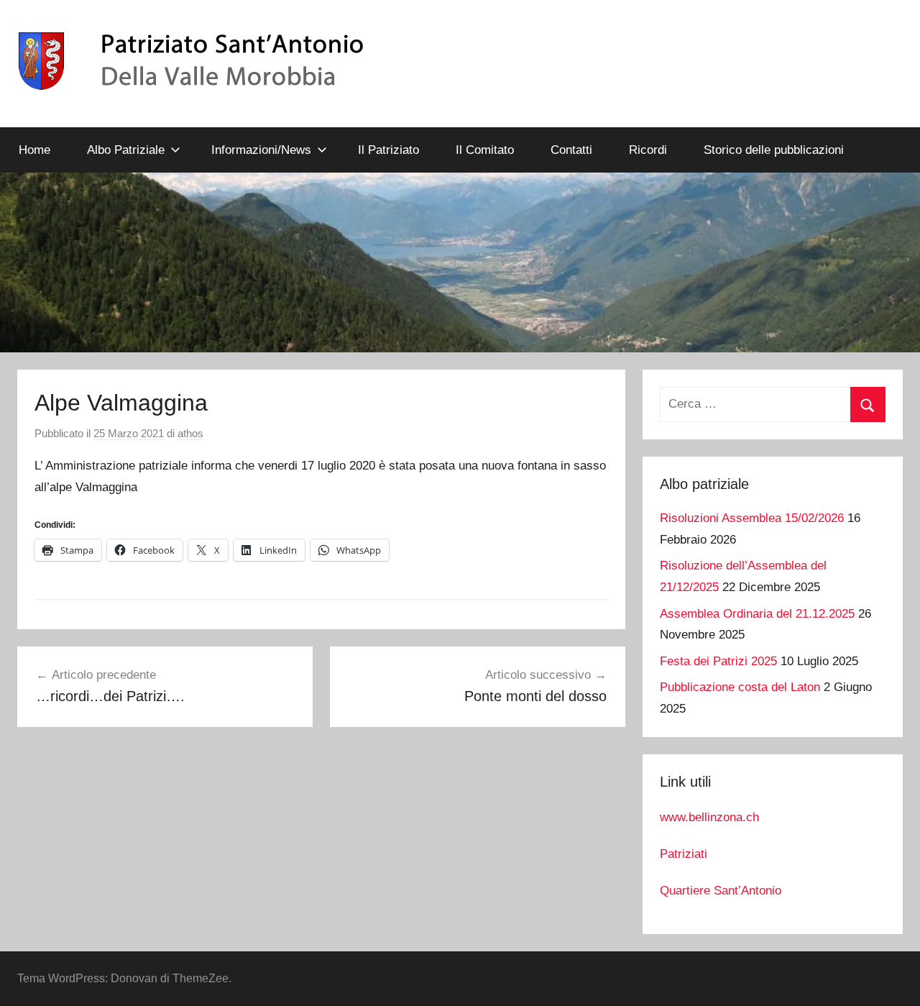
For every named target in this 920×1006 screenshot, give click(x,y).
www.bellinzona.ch (709, 817)
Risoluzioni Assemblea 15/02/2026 (752, 518)
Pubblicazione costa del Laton (740, 687)
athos (190, 433)
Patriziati (683, 854)
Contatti (571, 150)
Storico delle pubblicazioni (774, 150)
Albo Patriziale (126, 150)
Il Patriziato (388, 150)
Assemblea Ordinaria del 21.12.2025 (757, 614)
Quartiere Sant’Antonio (720, 890)
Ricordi (648, 150)
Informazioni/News (261, 150)
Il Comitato (485, 150)
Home (34, 150)
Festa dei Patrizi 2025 (718, 661)
